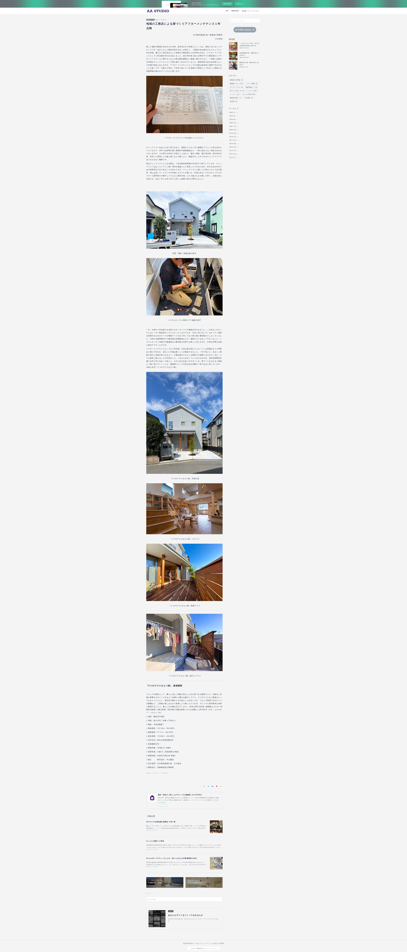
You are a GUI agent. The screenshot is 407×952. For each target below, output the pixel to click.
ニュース (252, 90)
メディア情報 (252, 83)
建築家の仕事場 (236, 80)
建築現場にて (251, 87)
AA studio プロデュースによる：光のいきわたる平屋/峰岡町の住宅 (171, 858)
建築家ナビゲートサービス (250, 11)
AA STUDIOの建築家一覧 (245, 29)
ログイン (240, 4)
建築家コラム (150, 19)
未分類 (233, 101)
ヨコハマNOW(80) (163, 773)
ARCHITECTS (235, 11)
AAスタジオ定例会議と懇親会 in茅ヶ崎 (160, 822)
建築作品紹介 (236, 98)
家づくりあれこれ (237, 90)
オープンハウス (236, 87)
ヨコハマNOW (249, 94)
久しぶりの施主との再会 (155, 841)
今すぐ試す (227, 4)
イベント (235, 94)
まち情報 (249, 98)
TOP (227, 11)
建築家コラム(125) (151, 773)
